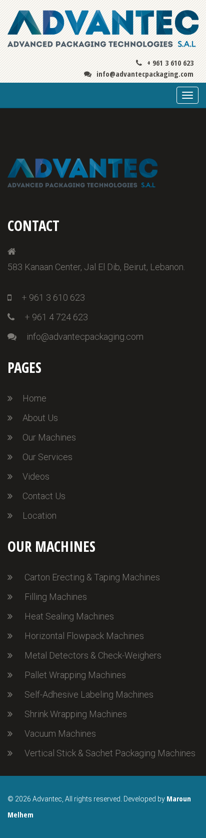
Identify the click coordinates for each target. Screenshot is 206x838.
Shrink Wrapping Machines (75, 714)
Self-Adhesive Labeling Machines (89, 694)
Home (34, 398)
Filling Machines (55, 596)
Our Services (47, 457)
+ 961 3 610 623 (170, 63)
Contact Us (44, 496)
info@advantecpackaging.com (145, 74)
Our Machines (49, 437)
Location (39, 515)
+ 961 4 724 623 (56, 317)
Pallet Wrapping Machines (75, 675)
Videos (36, 476)
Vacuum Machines (60, 733)
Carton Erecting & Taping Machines (92, 577)
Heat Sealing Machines (69, 616)
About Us (40, 417)
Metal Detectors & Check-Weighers (93, 655)
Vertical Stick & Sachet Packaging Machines (110, 753)
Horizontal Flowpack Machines (84, 636)
